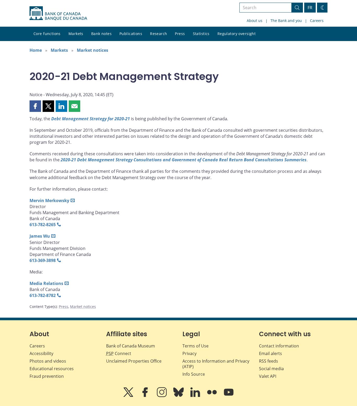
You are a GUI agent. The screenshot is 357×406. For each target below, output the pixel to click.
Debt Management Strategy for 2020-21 (90, 119)
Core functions (47, 33)
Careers (317, 20)
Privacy (189, 353)
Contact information (279, 346)
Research (158, 33)
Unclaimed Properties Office (134, 361)
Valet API (267, 376)
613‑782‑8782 (43, 295)
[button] (35, 106)
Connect (118, 353)
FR (310, 7)
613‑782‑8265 (43, 224)
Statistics (201, 33)
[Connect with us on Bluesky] (179, 396)
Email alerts (270, 353)
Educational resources (52, 368)
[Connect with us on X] (128, 396)
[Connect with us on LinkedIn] (195, 396)
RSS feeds (268, 361)
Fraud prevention (47, 376)
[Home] (58, 13)
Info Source (193, 374)
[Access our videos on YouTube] (229, 396)
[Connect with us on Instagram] (162, 396)
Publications (130, 33)
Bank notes (101, 33)
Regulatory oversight (236, 33)
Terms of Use (195, 346)
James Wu (40, 236)
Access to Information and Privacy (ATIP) (215, 363)
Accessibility (41, 353)
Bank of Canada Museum (130, 346)
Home (36, 50)
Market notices (92, 50)
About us (254, 20)
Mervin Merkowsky (49, 200)
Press (180, 33)
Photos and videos (48, 361)
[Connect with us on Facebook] (145, 396)
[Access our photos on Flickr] (212, 396)
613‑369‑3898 (43, 260)
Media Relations (46, 283)
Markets (75, 33)
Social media (271, 368)
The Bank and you (286, 20)
